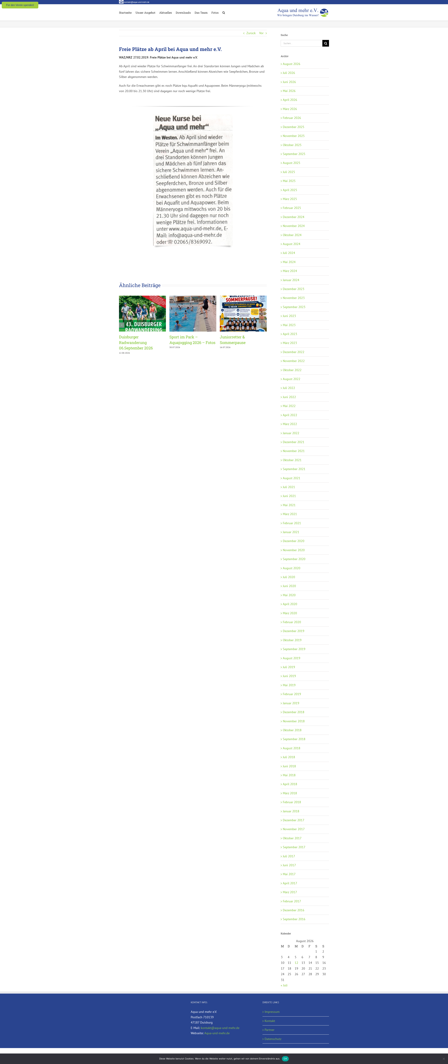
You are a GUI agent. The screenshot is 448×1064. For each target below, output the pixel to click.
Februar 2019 (292, 694)
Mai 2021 (289, 505)
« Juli (284, 985)
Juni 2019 (289, 676)
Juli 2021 (289, 487)
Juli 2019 (289, 667)
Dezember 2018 (293, 712)
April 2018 (290, 784)
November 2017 (294, 829)
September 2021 (294, 469)
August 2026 (291, 64)
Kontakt (270, 1021)
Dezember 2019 (293, 631)
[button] (223, 12)
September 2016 (294, 919)
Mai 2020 (289, 595)
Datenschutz (273, 1039)
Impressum (272, 1012)
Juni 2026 (289, 82)
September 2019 (294, 649)
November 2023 (294, 298)
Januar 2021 (291, 532)
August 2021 (291, 478)
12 (296, 963)
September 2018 (294, 739)
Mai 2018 (289, 775)
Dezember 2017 (293, 820)
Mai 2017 (289, 874)
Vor (261, 33)
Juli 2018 (289, 757)
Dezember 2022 (293, 352)
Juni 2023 (289, 316)
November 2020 (294, 550)
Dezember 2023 (293, 289)
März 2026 (290, 109)
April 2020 (290, 604)
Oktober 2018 (292, 730)
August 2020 (291, 568)
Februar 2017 (292, 901)
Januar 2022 (291, 433)
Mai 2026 (289, 91)
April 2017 (290, 883)
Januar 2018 (291, 811)
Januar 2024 (291, 280)
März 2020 (290, 613)
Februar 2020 (292, 622)
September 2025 (294, 154)
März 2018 (290, 793)
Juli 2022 (289, 388)
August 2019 (291, 658)
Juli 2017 (289, 856)
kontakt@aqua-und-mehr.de (220, 1028)
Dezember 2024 (293, 217)
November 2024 (294, 226)
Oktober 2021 (292, 460)
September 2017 (294, 847)
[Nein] (443, 1058)
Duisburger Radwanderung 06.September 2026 (136, 342)
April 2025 (290, 190)
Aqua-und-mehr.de (217, 1033)
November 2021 (294, 451)
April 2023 (290, 334)
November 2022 (294, 361)
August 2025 (291, 163)
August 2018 (291, 748)
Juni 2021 (289, 496)
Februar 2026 (292, 118)
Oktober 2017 (292, 838)
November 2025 (294, 136)
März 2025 (290, 199)
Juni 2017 (289, 865)
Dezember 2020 (293, 541)
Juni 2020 (289, 586)
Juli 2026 (289, 73)
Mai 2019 (289, 685)
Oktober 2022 (292, 370)
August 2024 (291, 244)
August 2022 (291, 379)
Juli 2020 (289, 577)
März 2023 (290, 343)
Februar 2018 (292, 802)
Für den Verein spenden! (20, 5)
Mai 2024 (289, 262)
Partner (269, 1030)
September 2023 (294, 307)
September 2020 (294, 559)
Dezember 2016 (293, 910)
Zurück (251, 33)
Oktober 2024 (292, 235)
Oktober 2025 (292, 145)
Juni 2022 (289, 397)
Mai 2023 (289, 325)
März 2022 (290, 424)
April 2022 (290, 415)
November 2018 (294, 721)
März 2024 (290, 271)
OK (285, 1058)
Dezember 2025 (293, 127)
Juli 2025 (289, 172)
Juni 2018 (289, 766)
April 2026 (290, 100)
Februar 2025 (292, 208)
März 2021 (290, 514)
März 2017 (290, 892)
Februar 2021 (292, 523)
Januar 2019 (291, 703)
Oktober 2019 (292, 640)
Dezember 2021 (293, 442)
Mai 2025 (289, 181)
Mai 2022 (289, 406)
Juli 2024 (289, 253)
